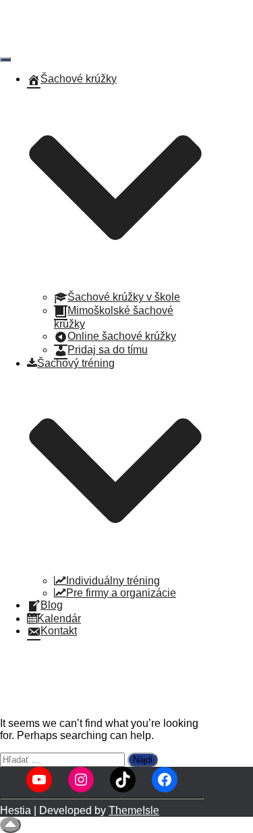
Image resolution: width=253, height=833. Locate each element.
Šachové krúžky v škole (123, 297)
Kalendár (59, 618)
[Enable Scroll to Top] (10, 825)
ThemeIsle (134, 810)
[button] (115, 285)
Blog (51, 605)
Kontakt (58, 630)
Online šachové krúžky (121, 336)
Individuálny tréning (113, 580)
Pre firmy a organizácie (121, 593)
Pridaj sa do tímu (107, 349)
